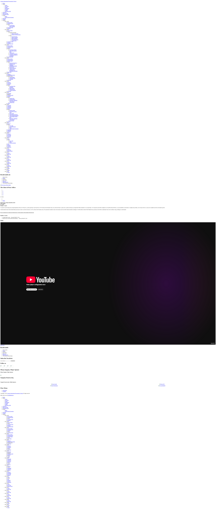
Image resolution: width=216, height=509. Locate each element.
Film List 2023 (9, 45)
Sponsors (4, 18)
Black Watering (14, 38)
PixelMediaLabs (10, 395)
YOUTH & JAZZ (15, 39)
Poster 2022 (9, 72)
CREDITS (9, 106)
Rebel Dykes (11, 67)
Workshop (11, 79)
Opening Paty (11, 98)
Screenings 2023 (10, 46)
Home (4, 3)
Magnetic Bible (12, 110)
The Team (7, 6)
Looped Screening (12, 68)
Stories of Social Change (16, 34)
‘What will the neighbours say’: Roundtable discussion (13, 70)
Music (6, 16)
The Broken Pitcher (12, 49)
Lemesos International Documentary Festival (8, 1)
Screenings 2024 (10, 41)
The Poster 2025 (10, 27)
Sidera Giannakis (15, 37)
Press (8, 479)
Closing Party (14, 40)
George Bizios (12, 77)
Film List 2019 (5, 182)
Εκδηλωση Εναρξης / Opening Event (13, 63)
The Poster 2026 (8, 11)
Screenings (9, 83)
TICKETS (4, 12)
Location (6, 9)
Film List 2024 (9, 30)
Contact (4, 19)
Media (4, 200)
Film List (8, 74)
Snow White (11, 113)
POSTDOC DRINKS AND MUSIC (13, 101)
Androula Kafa (12, 89)
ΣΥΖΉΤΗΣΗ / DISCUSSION (12, 26)
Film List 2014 (9, 151)
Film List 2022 (9, 58)
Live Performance (12, 126)
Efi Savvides (11, 120)
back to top (2, 345)
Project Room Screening (9, 17)
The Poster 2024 (10, 43)
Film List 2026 (5, 13)
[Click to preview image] (5, 185)
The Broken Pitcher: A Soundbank (13, 55)
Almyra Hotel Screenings (13, 115)
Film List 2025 (9, 22)
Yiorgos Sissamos (12, 90)
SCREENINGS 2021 (11, 75)
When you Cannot (15, 33)
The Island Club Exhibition (12, 87)
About (6, 5)
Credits (6, 10)
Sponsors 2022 (9, 436)
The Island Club (12, 78)
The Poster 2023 (10, 56)
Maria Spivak (11, 88)
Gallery (6, 7)
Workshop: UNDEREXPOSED (13, 66)
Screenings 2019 (10, 95)
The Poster (9, 80)
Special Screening (12, 142)
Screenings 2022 (10, 59)
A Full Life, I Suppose (13, 53)
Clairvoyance (11, 52)
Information (7, 8)
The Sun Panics (12, 99)
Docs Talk (11, 125)
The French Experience (13, 114)
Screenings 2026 (6, 14)
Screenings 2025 (10, 23)
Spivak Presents (14, 36)
